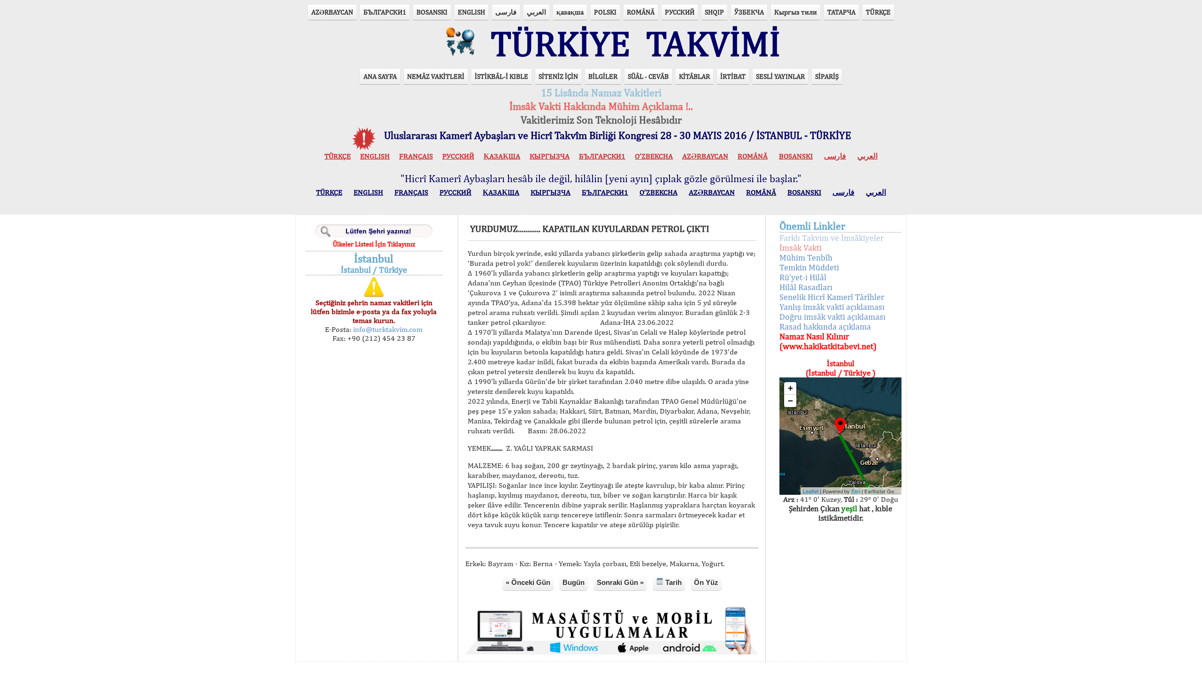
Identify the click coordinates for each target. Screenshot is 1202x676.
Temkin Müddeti (809, 267)
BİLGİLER (602, 76)
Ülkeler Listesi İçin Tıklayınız (374, 244)
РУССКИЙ (679, 12)
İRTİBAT (733, 76)
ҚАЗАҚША (502, 156)
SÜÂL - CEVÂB (648, 76)
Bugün (573, 582)
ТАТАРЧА (841, 12)
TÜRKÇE (878, 12)
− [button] (790, 401)
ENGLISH (471, 12)
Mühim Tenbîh (805, 257)
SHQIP (714, 12)
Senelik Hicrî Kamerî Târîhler (831, 297)
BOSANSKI (431, 12)
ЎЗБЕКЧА (749, 12)
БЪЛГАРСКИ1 (384, 12)
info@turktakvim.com (387, 329)
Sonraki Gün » (620, 582)
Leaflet (810, 491)
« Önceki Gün (528, 582)
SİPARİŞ (827, 76)
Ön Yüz (706, 582)
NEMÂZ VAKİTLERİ (435, 76)
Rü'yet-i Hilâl (802, 277)
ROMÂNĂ (641, 12)
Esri (855, 491)
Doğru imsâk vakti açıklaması (832, 317)
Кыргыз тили (795, 12)
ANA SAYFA (380, 76)
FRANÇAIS (416, 156)
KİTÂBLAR (694, 76)
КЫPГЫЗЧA (550, 156)
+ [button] (790, 388)
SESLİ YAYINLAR (780, 76)
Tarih (672, 582)
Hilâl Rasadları (805, 287)
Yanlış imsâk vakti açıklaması (832, 307)
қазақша (570, 12)
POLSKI (605, 12)
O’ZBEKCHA (654, 156)
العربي (536, 12)
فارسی (505, 12)
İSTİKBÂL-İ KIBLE (501, 76)
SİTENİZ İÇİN (558, 76)
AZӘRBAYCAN (332, 12)
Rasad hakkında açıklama (825, 326)
